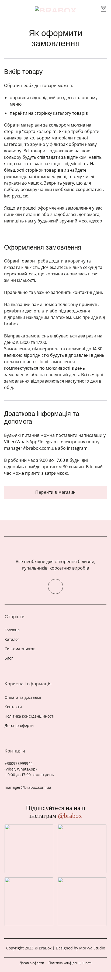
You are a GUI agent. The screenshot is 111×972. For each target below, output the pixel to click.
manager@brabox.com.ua (30, 448)
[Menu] (7, 9)
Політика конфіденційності (70, 962)
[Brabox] (55, 9)
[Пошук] (94, 9)
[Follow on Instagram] (55, 586)
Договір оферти (32, 962)
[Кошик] (103, 9)
